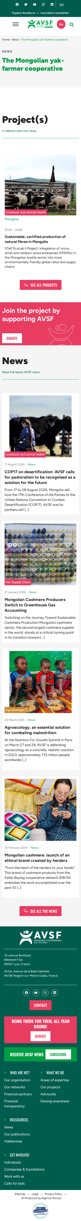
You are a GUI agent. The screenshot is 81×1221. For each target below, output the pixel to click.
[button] (72, 25)
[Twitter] (25, 4)
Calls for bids (14, 1183)
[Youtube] (34, 4)
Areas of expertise (54, 1080)
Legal (35, 1194)
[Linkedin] (52, 4)
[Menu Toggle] (15, 24)
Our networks (14, 1087)
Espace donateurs (24, 13)
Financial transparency (14, 1103)
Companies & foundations (24, 1169)
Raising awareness (54, 1101)
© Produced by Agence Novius (41, 1198)
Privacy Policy (53, 1194)
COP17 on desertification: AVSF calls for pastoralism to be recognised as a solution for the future (40, 477)
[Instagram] (43, 4)
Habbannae (13, 1141)
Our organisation (17, 1080)
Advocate (48, 1094)
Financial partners (18, 1094)
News (15, 39)
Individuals (12, 1162)
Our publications (17, 1134)
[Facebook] (17, 4)
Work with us (14, 1176)
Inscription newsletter (54, 13)
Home (6, 39)
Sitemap (20, 1194)
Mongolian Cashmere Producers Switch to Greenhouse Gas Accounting (35, 605)
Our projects (50, 1087)
